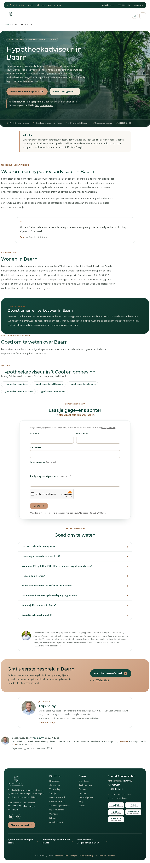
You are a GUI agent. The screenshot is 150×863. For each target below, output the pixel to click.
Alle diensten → (56, 822)
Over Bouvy (84, 781)
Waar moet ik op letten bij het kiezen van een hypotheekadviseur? (75, 566)
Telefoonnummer (43, 462)
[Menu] (142, 15)
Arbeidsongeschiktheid (59, 806)
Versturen (39, 506)
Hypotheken (54, 781)
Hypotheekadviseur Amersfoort (18, 391)
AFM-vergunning (120, 781)
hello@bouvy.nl (108, 5)
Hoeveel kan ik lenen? (75, 576)
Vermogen (53, 814)
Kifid (14, 744)
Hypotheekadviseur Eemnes (83, 384)
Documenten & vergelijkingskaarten (92, 841)
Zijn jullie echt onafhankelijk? (75, 615)
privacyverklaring (108, 428)
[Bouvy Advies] (10, 15)
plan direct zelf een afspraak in (76, 415)
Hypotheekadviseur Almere (52, 391)
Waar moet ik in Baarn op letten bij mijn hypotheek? (75, 595)
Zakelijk (52, 793)
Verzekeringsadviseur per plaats (57, 841)
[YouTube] (18, 816)
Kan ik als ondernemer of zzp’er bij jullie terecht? (75, 586)
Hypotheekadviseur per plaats (23, 841)
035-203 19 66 (124, 5)
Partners (82, 793)
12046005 (123, 741)
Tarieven (82, 789)
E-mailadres (35, 447)
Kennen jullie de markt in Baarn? (75, 605)
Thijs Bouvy (47, 706)
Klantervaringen (85, 785)
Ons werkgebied (86, 797)
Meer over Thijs (48, 722)
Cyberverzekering (57, 801)
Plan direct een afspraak (26, 91)
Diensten (59, 856)
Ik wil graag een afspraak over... (50, 476)
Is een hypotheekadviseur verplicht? (75, 556)
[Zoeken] (135, 16)
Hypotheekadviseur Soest (16, 384)
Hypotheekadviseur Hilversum (49, 384)
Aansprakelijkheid (57, 797)
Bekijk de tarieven (44, 105)
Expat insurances (56, 810)
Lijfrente (53, 818)
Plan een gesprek (21, 825)
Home (6, 24)
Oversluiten (54, 785)
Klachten (111, 856)
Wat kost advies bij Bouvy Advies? (75, 547)
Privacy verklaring (86, 856)
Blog (80, 801)
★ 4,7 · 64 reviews (17, 5)
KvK (114, 785)
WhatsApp (138, 5)
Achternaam (82, 433)
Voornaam (34, 433)
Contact (82, 806)
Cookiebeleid (100, 856)
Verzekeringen (55, 789)
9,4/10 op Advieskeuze (117, 798)
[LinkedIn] (10, 816)
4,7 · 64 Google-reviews (119, 794)
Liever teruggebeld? (64, 91)
